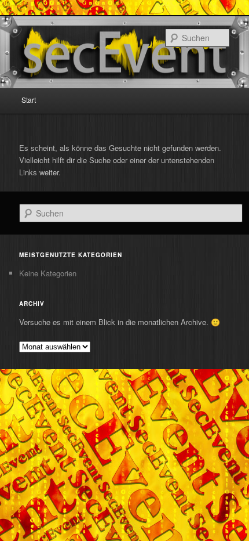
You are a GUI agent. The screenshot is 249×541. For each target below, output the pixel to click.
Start (28, 99)
